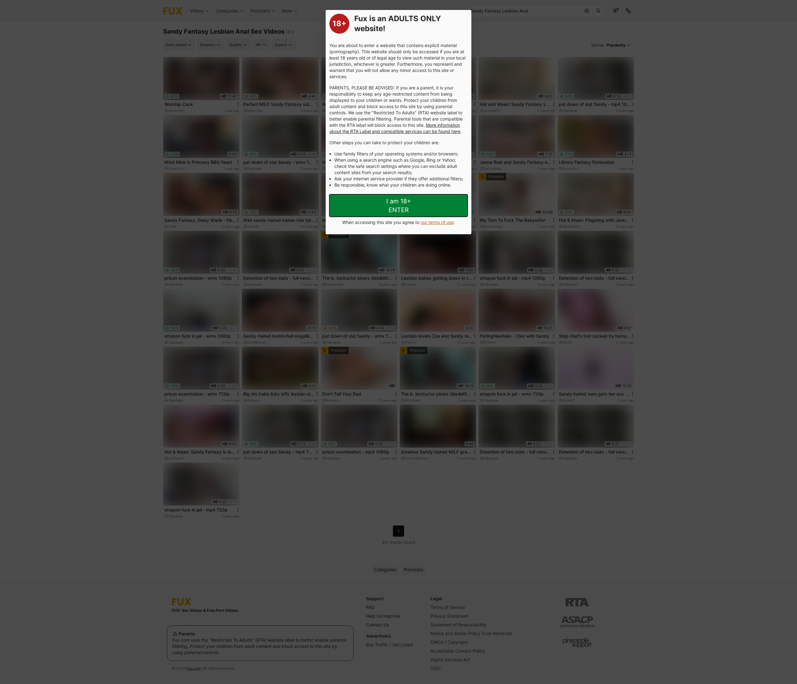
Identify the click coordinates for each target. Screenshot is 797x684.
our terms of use (437, 222)
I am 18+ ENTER (398, 205)
